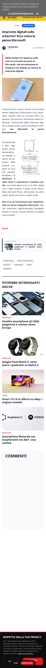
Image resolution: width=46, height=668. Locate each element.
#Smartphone (8, 261)
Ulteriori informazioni (20, 14)
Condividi (40, 48)
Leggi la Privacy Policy (25, 653)
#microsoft (19, 265)
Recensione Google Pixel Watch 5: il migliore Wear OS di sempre (33, 17)
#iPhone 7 (7, 265)
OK (37, 14)
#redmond (7, 269)
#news (29, 265)
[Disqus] (23, 494)
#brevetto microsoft (25, 261)
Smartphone (28, 25)
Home (16, 25)
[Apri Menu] (4, 18)
